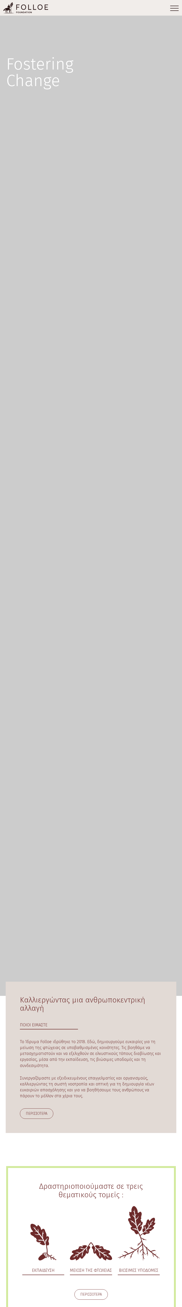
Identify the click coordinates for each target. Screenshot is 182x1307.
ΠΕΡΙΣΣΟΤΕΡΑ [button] (36, 1113)
